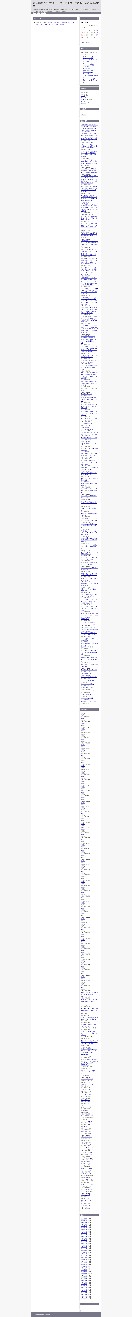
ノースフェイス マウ (86, 1152)
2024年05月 (84, 1259)
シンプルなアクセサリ (87, 1158)
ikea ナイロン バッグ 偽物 (88, 701)
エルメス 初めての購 (86, 1189)
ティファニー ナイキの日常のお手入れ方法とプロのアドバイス (89, 546)
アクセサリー (84, 99)
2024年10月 (84, 1250)
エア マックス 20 (85, 1195)
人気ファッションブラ (87, 1179)
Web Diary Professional (43, 1314)
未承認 (83, 713)
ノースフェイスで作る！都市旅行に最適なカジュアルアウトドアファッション (89, 455)
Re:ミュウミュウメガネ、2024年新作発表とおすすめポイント (89, 1001)
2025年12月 (84, 1233)
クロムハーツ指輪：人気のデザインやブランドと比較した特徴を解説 (89, 406)
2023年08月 (84, 1273)
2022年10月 (84, 1291)
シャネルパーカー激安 (87, 698)
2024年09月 (84, 1252)
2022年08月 (84, 1294)
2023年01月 (84, 1285)
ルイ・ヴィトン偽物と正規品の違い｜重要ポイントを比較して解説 (89, 383)
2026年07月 (84, 1220)
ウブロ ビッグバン (88, 56)
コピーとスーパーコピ (87, 1147)
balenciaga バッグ (86, 673)
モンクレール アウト (86, 1105)
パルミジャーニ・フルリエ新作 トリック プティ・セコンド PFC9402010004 (89, 601)
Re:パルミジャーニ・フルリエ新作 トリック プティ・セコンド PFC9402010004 (89, 1041)
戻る (34, 13)
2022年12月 (84, 1287)
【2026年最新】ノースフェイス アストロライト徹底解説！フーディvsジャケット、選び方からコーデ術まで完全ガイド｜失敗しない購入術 (89, 281)
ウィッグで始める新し (87, 1116)
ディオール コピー (88, 72)
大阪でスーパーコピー (87, 1174)
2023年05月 (84, 1278)
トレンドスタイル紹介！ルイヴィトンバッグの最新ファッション (89, 608)
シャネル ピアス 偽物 (89, 70)
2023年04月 (84, 1280)
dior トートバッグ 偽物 (87, 684)
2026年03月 (84, 1227)
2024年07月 (84, 1255)
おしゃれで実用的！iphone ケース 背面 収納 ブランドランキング (89, 399)
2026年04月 (84, 1226)
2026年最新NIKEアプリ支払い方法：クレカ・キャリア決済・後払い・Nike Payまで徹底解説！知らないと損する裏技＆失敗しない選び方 (89, 179)
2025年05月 (84, 1238)
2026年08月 (84, 1219)
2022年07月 (84, 1296)
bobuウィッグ (86, 68)
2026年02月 (84, 1229)
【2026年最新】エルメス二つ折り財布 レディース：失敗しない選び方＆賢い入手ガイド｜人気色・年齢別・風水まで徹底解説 (89, 207)
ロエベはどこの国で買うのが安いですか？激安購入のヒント (89, 525)
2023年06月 (84, 1277)
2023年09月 (84, 1271)
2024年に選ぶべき (86, 1142)
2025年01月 (84, 1245)
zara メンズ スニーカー (87, 680)
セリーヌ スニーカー (86, 1168)
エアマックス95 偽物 (89, 65)
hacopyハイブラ (85, 1163)
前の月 (82, 42)
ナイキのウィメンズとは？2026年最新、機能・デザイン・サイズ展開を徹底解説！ (89, 170)
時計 (82, 92)
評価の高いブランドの (87, 1079)
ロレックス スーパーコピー (90, 74)
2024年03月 (84, 1261)
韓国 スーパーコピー (86, 1126)
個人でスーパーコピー (87, 1200)
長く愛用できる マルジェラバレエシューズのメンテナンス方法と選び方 (89, 532)
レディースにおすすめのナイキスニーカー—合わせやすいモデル (89, 367)
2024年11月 (84, 1248)
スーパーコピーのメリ (87, 1184)
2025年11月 (84, 1234)
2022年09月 (84, 1292)
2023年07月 (84, 1275)
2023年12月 (84, 1266)
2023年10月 (84, 1270)
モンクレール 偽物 (88, 58)
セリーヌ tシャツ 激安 (89, 79)
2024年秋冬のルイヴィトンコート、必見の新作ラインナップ (89, 490)
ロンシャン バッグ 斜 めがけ (89, 677)
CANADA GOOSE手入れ (88, 423)
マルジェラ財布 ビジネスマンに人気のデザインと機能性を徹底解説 (89, 539)
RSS (38, 13)
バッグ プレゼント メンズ (88, 694)
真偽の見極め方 (85, 1100)
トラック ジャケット (86, 1094)
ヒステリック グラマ (86, 1205)
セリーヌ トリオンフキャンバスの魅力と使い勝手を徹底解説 (89, 502)
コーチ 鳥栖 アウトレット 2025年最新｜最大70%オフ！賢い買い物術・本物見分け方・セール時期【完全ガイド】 (89, 339)
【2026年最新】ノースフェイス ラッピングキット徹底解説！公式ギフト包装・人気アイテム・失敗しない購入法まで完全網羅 (89, 300)
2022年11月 (84, 1289)
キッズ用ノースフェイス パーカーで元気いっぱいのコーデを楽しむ (89, 413)
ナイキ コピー (87, 66)
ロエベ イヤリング (86, 1089)
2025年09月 (84, 1236)
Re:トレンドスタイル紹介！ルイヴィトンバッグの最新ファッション (89, 1033)
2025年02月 (84, 1243)
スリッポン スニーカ (86, 1121)
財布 (82, 94)
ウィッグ (83, 103)
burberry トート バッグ (87, 687)
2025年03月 (84, 1241)
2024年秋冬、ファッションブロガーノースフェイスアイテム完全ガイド (89, 462)
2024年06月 (84, 1257)
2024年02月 (84, 1263)
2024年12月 (84, 1247)
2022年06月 (84, 1298)
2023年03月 (84, 1282)
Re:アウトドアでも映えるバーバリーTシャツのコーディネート (89, 1071)
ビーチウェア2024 (86, 1131)
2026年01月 (84, 1231)
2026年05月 (84, 1224)
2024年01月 (84, 1264)
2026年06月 (84, 1222)
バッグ (83, 96)
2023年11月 (84, 1268)
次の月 (87, 42)
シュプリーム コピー (88, 63)
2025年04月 (84, 1240)
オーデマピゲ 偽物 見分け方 (89, 670)
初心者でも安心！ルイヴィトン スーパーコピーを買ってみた (89, 659)
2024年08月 (84, 1254)
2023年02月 (84, 1284)
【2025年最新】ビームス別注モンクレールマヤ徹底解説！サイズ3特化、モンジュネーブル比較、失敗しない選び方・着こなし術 (89, 329)
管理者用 (43, 13)
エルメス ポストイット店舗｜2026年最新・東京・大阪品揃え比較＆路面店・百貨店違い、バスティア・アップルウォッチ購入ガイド (89, 271)
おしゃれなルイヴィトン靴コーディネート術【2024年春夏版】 (89, 652)
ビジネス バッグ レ (86, 1137)
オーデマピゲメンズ (86, 394)
